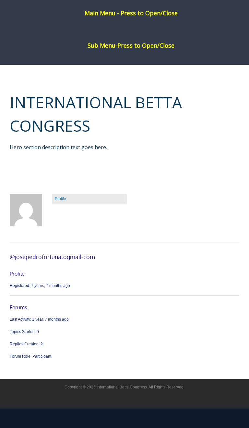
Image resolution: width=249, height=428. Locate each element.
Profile (60, 198)
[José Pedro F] (26, 213)
